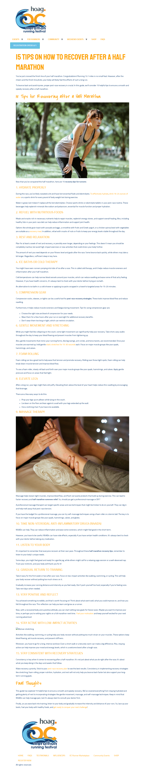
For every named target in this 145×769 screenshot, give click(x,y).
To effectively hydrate (99, 194)
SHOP (93, 39)
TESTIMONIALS (42, 756)
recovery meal (35, 231)
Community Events (102, 756)
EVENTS (15, 39)
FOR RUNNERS (33, 39)
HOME (20, 756)
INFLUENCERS (59, 756)
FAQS (103, 39)
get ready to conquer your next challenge (70, 707)
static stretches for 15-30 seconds (60, 345)
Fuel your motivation (84, 614)
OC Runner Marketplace (79, 756)
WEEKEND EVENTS (75, 39)
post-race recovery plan (57, 669)
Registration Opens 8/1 (25, 46)
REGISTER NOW (24, 761)
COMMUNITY (53, 39)
